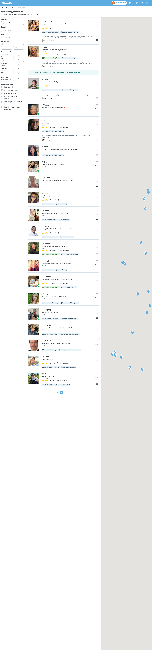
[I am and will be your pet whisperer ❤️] (63, 109)
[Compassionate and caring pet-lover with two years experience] (63, 31)
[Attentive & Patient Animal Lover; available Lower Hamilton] (63, 151)
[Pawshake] (7, 3)
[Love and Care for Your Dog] (63, 314)
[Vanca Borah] (63, 130)
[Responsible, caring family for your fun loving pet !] (63, 282)
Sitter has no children (10, 93)
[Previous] (57, 392)
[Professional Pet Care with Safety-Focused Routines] (63, 330)
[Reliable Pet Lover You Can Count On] (63, 166)
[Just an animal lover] (63, 379)
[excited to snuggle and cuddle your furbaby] (63, 249)
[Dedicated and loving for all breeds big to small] (63, 265)
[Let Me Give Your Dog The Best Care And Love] (63, 345)
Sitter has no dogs (9, 87)
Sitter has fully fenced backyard (10, 97)
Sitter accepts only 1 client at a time (13, 103)
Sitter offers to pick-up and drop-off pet (12, 108)
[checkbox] (2, 87)
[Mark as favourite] (97, 40)
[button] (140, 242)
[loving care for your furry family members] (63, 298)
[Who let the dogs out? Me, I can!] (63, 89)
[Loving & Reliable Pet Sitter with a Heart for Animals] (63, 231)
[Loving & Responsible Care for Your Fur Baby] (63, 215)
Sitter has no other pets (11, 90)
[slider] (2, 44)
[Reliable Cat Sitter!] (63, 362)
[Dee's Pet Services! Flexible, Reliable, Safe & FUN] (63, 182)
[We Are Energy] (63, 198)
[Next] (69, 392)
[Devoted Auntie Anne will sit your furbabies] (63, 57)
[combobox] (12, 23)
